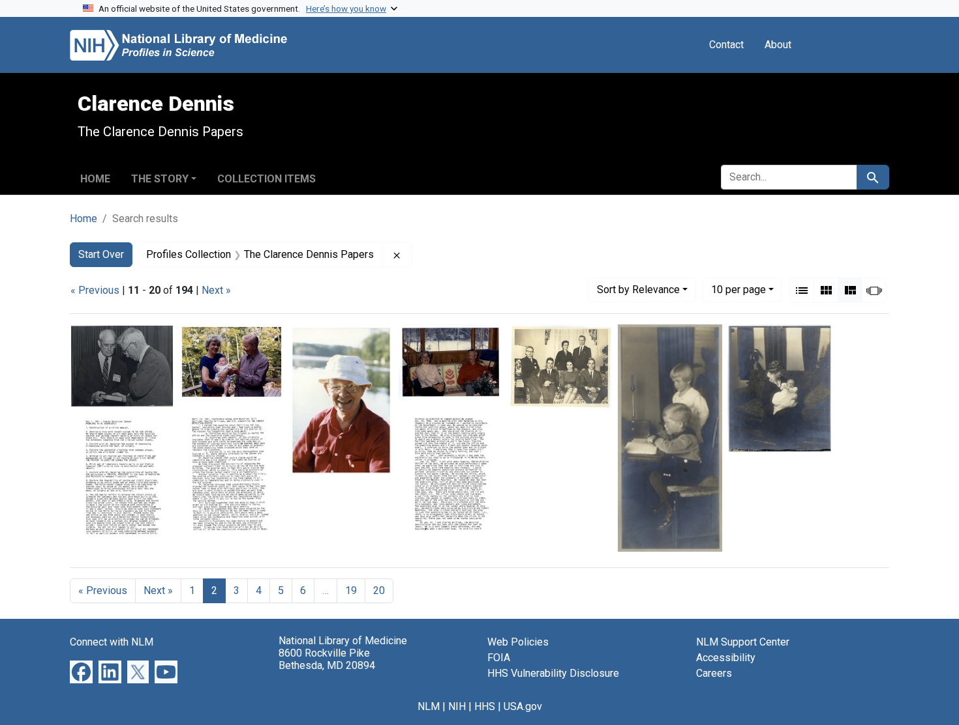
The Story (160, 179)
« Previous (94, 290)
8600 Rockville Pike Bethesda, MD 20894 (327, 659)
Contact (726, 44)
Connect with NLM (111, 642)
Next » (216, 290)
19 (351, 590)
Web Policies (518, 642)
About (778, 44)
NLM (429, 706)
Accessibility (725, 657)
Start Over (101, 254)
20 (379, 590)
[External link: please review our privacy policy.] (81, 671)
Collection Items (266, 179)
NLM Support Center (742, 642)
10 (738, 289)
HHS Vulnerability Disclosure (553, 673)
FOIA (498, 657)
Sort (638, 289)
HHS (484, 706)
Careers (714, 673)
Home (95, 179)
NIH (457, 706)
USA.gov (523, 706)
